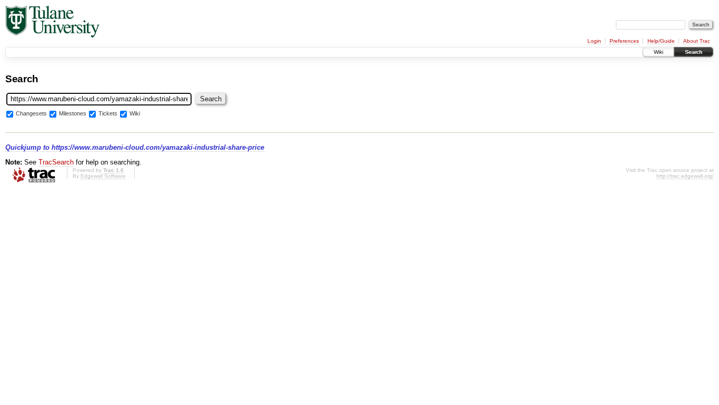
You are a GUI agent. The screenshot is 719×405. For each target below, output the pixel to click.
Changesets (31, 114)
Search (693, 52)
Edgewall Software (103, 176)
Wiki (658, 52)
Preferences (624, 41)
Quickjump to (134, 147)
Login (594, 41)
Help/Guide (661, 41)
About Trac (696, 41)
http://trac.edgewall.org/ (685, 176)
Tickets (107, 114)
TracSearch (56, 162)
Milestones (72, 114)
